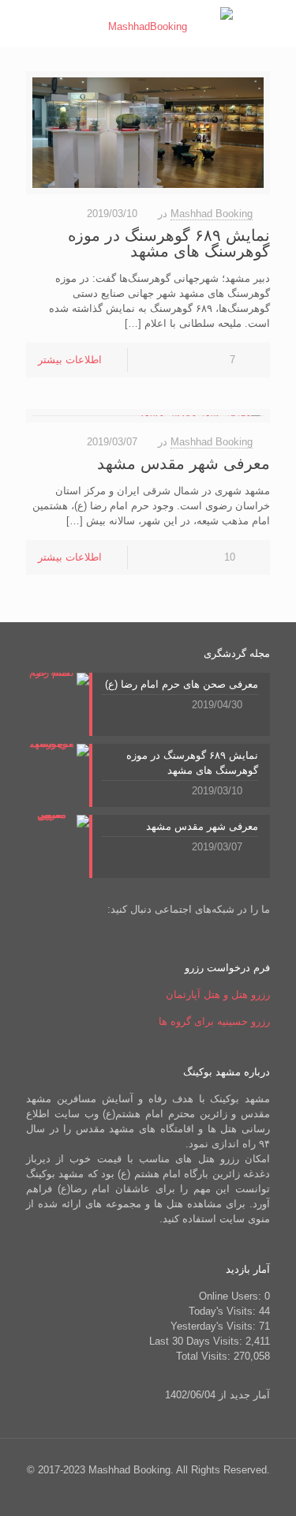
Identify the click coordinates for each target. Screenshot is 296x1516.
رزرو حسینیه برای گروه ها (214, 1021)
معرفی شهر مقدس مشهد (183, 463)
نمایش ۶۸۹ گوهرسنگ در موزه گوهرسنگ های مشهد (169, 243)
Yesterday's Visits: (214, 1326)
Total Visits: (205, 1356)
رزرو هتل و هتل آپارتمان (218, 994)
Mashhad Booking (211, 214)
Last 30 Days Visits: (197, 1341)
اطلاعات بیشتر (70, 360)
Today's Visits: (224, 1311)
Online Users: (231, 1296)
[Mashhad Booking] (154, 23)
